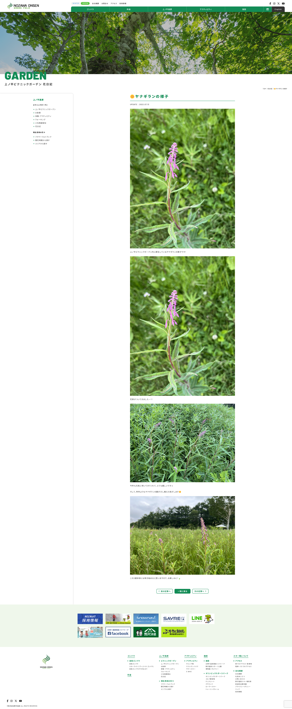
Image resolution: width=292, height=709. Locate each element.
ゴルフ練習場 (210, 679)
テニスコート (210, 681)
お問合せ (105, 3)
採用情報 (122, 3)
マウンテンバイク (192, 666)
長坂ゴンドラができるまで (138, 669)
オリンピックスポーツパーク (215, 676)
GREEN (85, 3)
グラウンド (209, 684)
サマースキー (191, 669)
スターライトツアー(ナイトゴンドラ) (141, 666)
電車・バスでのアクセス (243, 666)
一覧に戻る (182, 591)
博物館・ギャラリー (212, 669)
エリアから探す (41, 143)
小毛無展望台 (40, 123)
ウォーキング (40, 119)
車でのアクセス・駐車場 (243, 664)
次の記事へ (199, 591)
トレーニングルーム (212, 689)
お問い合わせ (240, 679)
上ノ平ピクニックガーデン (45, 109)
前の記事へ (166, 591)
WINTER (76, 3)
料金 (129, 9)
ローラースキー (211, 686)
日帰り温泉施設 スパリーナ (215, 664)
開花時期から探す (42, 140)
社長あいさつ (240, 676)
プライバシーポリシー (242, 686)
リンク (237, 689)
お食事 (38, 112)
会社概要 (95, 3)
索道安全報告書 (241, 684)
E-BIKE (189, 671)
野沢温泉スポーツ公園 (214, 666)
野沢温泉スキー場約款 (243, 681)
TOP (264, 89)
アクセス (114, 3)
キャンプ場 (190, 664)
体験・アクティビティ (43, 116)
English (278, 9)
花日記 (270, 89)
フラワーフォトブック (43, 137)
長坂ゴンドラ (133, 664)
